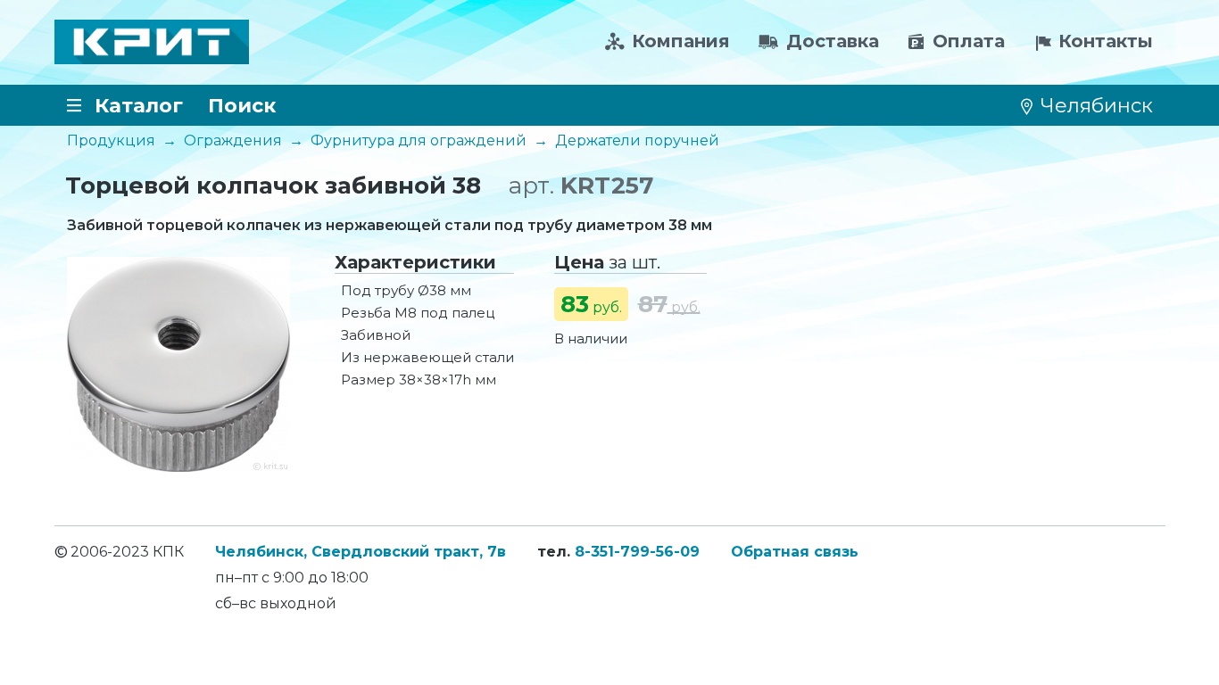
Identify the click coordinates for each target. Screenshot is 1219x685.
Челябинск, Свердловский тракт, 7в (360, 551)
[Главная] (151, 42)
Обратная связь (794, 551)
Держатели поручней (637, 140)
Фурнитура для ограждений (419, 140)
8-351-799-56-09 (637, 551)
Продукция (111, 140)
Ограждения (233, 140)
